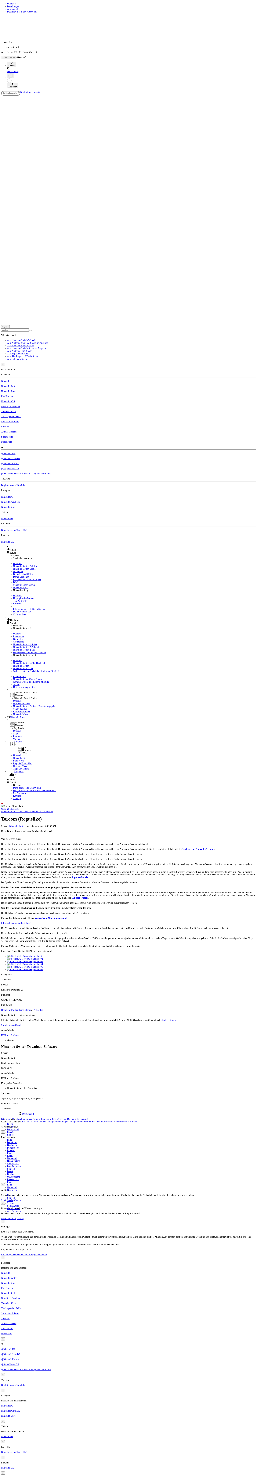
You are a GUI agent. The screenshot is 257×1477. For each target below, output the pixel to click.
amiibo (16, 684)
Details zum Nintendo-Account (21, 11)
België (10, 1124)
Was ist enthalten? (21, 703)
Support (36, 1119)
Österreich (12, 1190)
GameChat (18, 639)
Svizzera (11, 1203)
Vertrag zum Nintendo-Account (198, 849)
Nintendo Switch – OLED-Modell (29, 663)
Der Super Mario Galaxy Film (27, 787)
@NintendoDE (8, 453)
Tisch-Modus (25, 1010)
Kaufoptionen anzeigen (31, 92)
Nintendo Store (8, 391)
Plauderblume (19, 676)
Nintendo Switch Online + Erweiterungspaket (34, 706)
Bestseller (17, 603)
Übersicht (11, 3)
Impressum (46, 1119)
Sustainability (98, 1121)
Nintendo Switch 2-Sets (24, 649)
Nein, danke (7, 1218)
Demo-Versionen (21, 577)
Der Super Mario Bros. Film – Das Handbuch (34, 790)
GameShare (18, 641)
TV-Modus (37, 1010)
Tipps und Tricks (21, 768)
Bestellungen (13, 6)
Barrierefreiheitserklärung (117, 1121)
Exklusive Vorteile (21, 711)
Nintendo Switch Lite (23, 668)
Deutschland (13, 1129)
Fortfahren (16, 1200)
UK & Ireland (13, 1177)
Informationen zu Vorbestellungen (17, 923)
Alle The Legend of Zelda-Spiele (22, 356)
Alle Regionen (14, 1211)
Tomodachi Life (8, 411)
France (10, 1134)
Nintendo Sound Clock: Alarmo (28, 679)
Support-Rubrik (80, 877)
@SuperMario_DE (10, 468)
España (10, 1132)
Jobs (54, 1119)
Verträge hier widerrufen (80, 1121)
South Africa (13, 1163)
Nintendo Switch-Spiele (24, 569)
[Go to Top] (128, 803)
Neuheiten (18, 571)
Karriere (17, 795)
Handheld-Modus (9, 1010)
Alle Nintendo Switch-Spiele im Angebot (26, 348)
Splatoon (5, 426)
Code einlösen (19, 614)
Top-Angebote (20, 601)
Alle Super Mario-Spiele (18, 353)
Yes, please (18, 1218)
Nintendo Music (20, 714)
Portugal (11, 1166)
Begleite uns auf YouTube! (13, 485)
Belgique (11, 1145)
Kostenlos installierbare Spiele (27, 579)
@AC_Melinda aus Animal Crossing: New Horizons (26, 473)
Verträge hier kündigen (57, 1121)
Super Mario (7, 436)
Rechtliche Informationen (34, 1121)
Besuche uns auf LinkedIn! (14, 530)
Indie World (18, 760)
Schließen (5, 1200)
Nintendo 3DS (8, 401)
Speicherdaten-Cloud (11, 1025)
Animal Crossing (9, 431)
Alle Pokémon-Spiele (17, 359)
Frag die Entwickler (22, 763)
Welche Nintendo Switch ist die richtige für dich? (36, 671)
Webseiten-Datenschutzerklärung (72, 1119)
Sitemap (17, 798)
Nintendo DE (7, 541)
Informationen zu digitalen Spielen (29, 609)
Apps (15, 733)
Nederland (12, 1187)
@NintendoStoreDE (10, 458)
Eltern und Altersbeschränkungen (16, 1119)
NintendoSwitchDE (10, 502)
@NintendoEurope (10, 463)
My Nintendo (19, 793)
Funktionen (18, 636)
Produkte (17, 736)
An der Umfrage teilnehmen (33, 1254)
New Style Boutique (10, 406)
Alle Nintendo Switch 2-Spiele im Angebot (27, 343)
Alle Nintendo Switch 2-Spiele (21, 340)
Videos (16, 739)
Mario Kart (6, 442)
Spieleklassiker (20, 709)
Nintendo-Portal (20, 587)
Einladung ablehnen (10, 1254)
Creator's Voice (20, 766)
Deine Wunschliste (22, 611)
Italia (9, 1139)
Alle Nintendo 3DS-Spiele (19, 351)
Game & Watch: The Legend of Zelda (31, 682)
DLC (15, 582)
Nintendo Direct (20, 758)
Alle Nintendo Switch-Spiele (20, 345)
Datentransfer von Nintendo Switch (29, 652)
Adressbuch (12, 9)
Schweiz (11, 1198)
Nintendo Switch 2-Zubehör (26, 647)
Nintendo (5, 381)
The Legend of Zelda (11, 416)
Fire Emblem (7, 396)
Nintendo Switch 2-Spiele (25, 566)
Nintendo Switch (9, 386)
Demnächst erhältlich (23, 574)
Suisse (10, 1171)
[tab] (128, 1113)
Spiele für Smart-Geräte (24, 585)
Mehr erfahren (169, 1020)
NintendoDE (7, 497)
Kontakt (133, 1121)
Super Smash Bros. (10, 421)
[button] (131, 549)
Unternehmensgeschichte (25, 687)
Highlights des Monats (23, 598)
